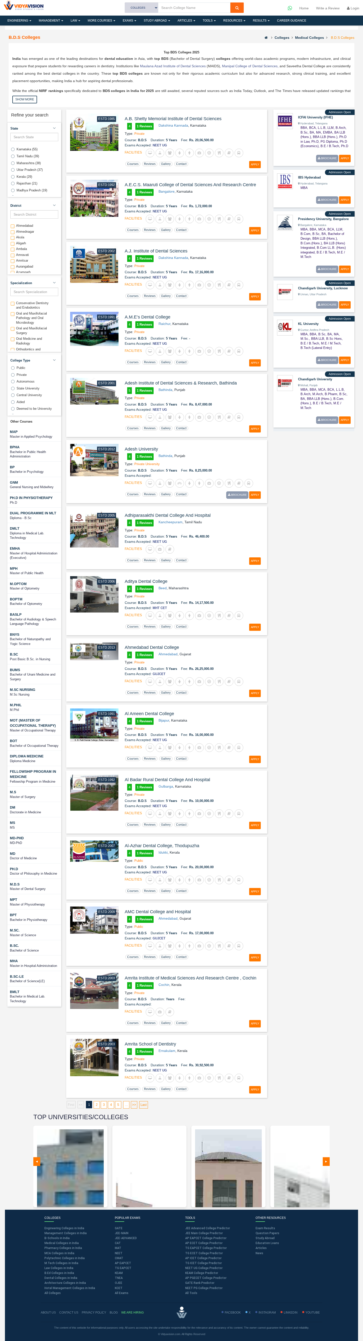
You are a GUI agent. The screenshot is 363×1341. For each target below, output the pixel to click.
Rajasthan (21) (27, 183)
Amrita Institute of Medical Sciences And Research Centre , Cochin (190, 978)
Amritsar (22, 260)
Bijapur (164, 720)
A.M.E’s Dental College (147, 317)
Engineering (18, 20)
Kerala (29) (24, 177)
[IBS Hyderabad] (285, 181)
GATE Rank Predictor (199, 1283)
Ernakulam (167, 1051)
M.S (13, 792)
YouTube (312, 1312)
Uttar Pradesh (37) (30, 170)
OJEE (118, 1283)
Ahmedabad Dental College (152, 647)
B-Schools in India (57, 1238)
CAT (118, 1243)
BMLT (15, 992)
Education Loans (267, 1243)
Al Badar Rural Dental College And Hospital (167, 779)
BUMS (15, 670)
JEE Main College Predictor (204, 1233)
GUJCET (159, 674)
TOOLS (208, 20)
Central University (29, 395)
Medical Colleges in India (61, 1243)
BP (12, 467)
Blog (114, 1312)
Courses (133, 164)
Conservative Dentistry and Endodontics (32, 305)
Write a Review (328, 8)
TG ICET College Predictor (203, 1263)
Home (304, 8)
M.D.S (15, 884)
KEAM (119, 1273)
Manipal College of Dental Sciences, (249, 66)
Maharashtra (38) (29, 163)
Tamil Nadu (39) (28, 156)
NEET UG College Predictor (203, 1268)
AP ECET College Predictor (203, 1243)
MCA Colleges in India (59, 1253)
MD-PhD (17, 838)
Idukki (163, 852)
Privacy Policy (94, 1312)
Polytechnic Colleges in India (64, 1258)
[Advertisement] (310, 508)
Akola (20, 237)
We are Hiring (132, 1312)
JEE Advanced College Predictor (207, 1228)
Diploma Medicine (26, 756)
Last (144, 1105)
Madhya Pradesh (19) (32, 190)
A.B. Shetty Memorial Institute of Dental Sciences (173, 118)
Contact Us (68, 1312)
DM (12, 807)
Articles (185, 20)
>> (134, 1105)
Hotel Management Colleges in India (69, 1288)
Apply (255, 164)
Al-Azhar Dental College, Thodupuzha (162, 845)
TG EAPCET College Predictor (206, 1248)
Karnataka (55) (27, 149)
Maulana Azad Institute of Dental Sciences (173, 66)
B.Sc (14, 654)
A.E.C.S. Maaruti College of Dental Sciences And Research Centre (190, 184)
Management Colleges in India (65, 1233)
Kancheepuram (170, 522)
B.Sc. (14, 946)
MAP (14, 432)
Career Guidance (291, 20)
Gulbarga (166, 786)
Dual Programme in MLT (33, 513)
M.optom (18, 584)
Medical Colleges (309, 38)
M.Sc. (15, 930)
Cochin (164, 985)
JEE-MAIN (121, 1233)
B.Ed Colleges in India (59, 1273)
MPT (13, 900)
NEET (118, 1253)
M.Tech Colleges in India (61, 1263)
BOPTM (16, 599)
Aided (21, 402)
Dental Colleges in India (60, 1278)
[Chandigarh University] (285, 383)
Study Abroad (156, 20)
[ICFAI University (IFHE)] (285, 121)
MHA (14, 961)
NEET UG (160, 145)
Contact (181, 164)
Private (22, 375)
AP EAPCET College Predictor (205, 1238)
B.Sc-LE (17, 976)
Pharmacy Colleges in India (63, 1248)
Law (74, 20)
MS (12, 823)
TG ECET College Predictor (204, 1253)
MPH (14, 568)
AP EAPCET (123, 1263)
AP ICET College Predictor (203, 1258)
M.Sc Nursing (22, 690)
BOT (13, 741)
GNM (14, 482)
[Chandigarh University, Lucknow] (285, 292)
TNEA (119, 1278)
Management (50, 20)
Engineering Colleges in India (64, 1228)
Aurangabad (24, 266)
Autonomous (26, 381)
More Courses (100, 20)
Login (354, 8)
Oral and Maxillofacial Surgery (31, 330)
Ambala (21, 249)
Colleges (282, 38)
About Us (48, 1312)
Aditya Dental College (146, 581)
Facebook (233, 1312)
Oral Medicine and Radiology (29, 341)
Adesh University (141, 449)
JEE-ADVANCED (126, 1238)
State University (28, 388)
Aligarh (21, 243)
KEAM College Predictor (201, 1273)
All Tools (191, 1293)
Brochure (238, 494)
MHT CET (160, 608)
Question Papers (267, 1233)
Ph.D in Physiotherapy (31, 498)
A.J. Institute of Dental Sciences (156, 251)
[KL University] (285, 327)
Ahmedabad (24, 225)
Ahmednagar (25, 231)
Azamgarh (23, 272)
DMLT (15, 528)
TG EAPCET (123, 1268)
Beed (163, 588)
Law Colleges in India (58, 1268)
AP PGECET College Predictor (205, 1278)
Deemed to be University (34, 408)
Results (260, 20)
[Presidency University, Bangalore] (285, 223)
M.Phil (16, 705)
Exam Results (265, 1228)
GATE (118, 1228)
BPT (13, 915)
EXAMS (128, 20)
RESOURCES (233, 20)
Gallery (166, 164)
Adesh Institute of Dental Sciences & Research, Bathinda (181, 383)
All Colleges (52, 1293)
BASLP (15, 614)
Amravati (22, 255)
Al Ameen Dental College (149, 713)
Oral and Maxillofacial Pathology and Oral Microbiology (31, 318)
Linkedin (291, 1312)
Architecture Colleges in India (65, 1283)
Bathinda (165, 390)
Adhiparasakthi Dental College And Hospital (168, 515)
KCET (118, 1288)
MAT (118, 1248)
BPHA (15, 447)
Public (21, 368)
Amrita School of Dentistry (150, 1044)
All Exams (121, 1293)
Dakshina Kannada (173, 125)
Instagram (267, 1312)
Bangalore (167, 191)
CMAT (119, 1258)
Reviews (150, 164)
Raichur (164, 324)
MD (12, 854)
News (259, 1253)
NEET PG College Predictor (203, 1288)
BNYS (14, 634)
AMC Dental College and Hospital (158, 911)
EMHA (15, 548)
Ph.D (14, 869)
